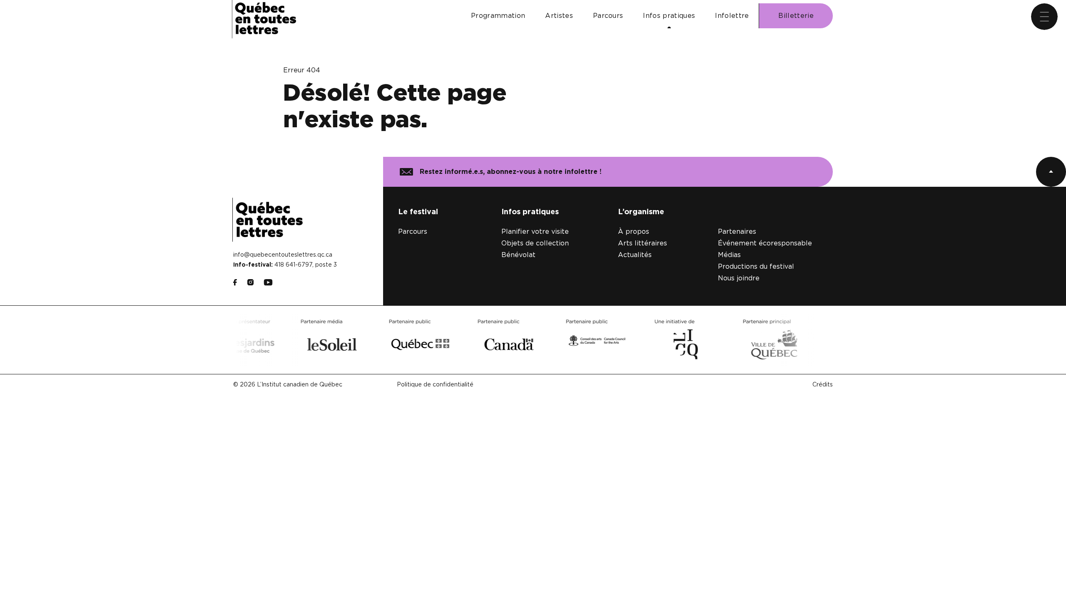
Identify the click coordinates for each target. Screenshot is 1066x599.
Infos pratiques (669, 15)
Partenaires (737, 231)
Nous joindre (739, 278)
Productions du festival (756, 266)
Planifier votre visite (535, 231)
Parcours (608, 15)
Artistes (559, 15)
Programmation (498, 15)
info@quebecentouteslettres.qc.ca (282, 255)
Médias (729, 255)
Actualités (635, 255)
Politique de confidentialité (435, 385)
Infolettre (732, 15)
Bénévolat (518, 255)
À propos (633, 231)
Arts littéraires (642, 243)
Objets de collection (535, 243)
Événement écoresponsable (765, 243)
